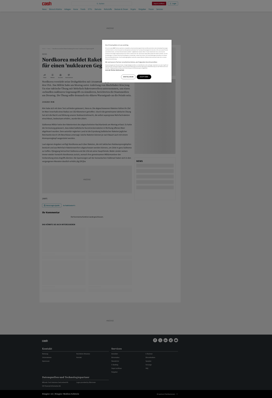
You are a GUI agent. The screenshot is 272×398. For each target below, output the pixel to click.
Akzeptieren (144, 77)
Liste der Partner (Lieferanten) (114, 70)
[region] (137, 61)
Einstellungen (128, 77)
